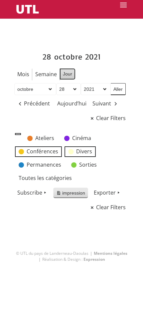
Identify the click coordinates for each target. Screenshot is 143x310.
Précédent (37, 103)
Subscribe (29, 192)
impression (70, 194)
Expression (94, 259)
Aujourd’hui (71, 103)
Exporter (105, 192)
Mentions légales (110, 253)
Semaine (46, 74)
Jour (67, 74)
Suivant (101, 103)
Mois (23, 74)
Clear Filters (111, 118)
